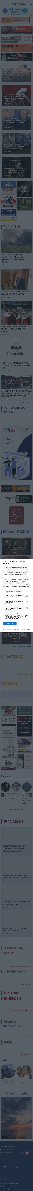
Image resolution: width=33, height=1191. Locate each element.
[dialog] (16, 595)
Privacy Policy (26, 629)
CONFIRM (10, 623)
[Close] (29, 562)
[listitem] (16, 592)
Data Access (16, 629)
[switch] (26, 596)
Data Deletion (7, 629)
